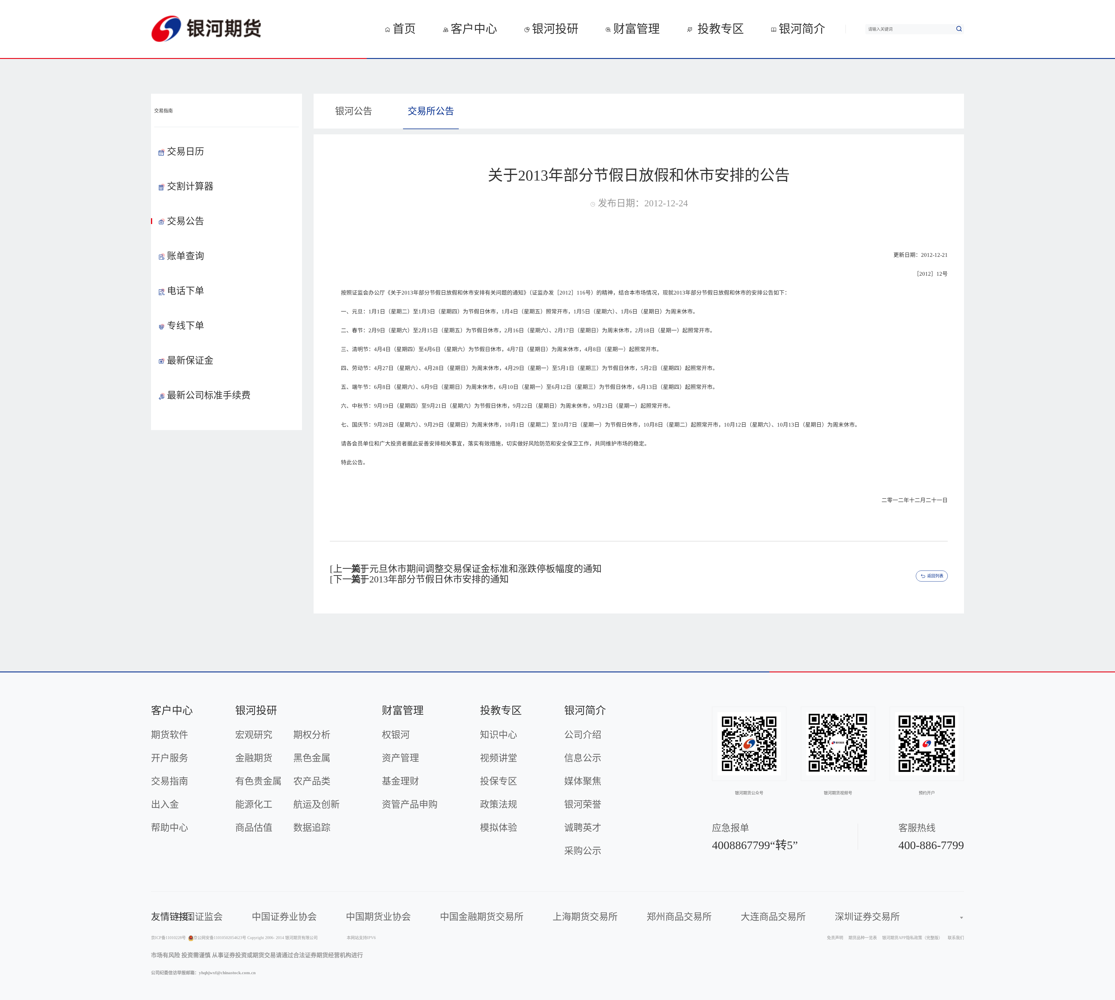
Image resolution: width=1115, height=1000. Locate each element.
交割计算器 (190, 186)
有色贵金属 (258, 781)
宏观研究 (253, 735)
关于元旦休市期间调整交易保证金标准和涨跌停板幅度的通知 (476, 569)
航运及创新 (316, 804)
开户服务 (169, 758)
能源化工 (253, 804)
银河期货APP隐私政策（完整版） (912, 938)
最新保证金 (190, 360)
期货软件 (169, 735)
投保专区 (498, 781)
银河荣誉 (582, 804)
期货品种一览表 (862, 938)
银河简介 (802, 28)
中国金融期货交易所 (482, 916)
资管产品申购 (410, 804)
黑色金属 (311, 758)
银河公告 (353, 111)
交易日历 (185, 151)
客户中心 (474, 28)
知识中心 (498, 735)
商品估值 (253, 827)
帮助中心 (169, 827)
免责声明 (835, 938)
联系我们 (956, 938)
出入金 (165, 804)
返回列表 (935, 576)
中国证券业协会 (284, 916)
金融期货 (253, 758)
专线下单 (185, 325)
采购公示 (582, 851)
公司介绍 (582, 735)
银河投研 (555, 28)
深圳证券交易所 (867, 916)
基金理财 (400, 781)
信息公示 (582, 758)
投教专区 (719, 28)
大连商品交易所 (773, 916)
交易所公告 (431, 111)
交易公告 (185, 221)
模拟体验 (498, 827)
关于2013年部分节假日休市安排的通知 (430, 579)
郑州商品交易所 (679, 916)
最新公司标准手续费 (209, 395)
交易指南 (169, 781)
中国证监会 (199, 916)
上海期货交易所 (585, 916)
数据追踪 (311, 827)
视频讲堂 (498, 758)
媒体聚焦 (582, 781)
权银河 (396, 735)
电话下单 (185, 291)
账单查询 (185, 256)
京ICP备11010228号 (168, 938)
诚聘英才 (582, 827)
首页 (404, 28)
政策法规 (498, 804)
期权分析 (311, 735)
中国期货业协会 (378, 916)
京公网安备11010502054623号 (219, 938)
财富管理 (636, 28)
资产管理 (400, 758)
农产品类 (311, 781)
